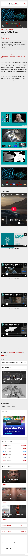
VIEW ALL (23, 525)
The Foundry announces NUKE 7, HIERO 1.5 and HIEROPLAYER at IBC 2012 (13, 379)
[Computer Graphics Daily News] (13, 4)
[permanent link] (4, 35)
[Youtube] (7, 548)
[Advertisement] (13, 97)
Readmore (5, 484)
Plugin (6, 29)
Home (2, 29)
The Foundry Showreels (10, 394)
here (10, 347)
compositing (11, 29)
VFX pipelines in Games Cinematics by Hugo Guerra (14, 52)
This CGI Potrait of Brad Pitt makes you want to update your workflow (13, 497)
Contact (15, 542)
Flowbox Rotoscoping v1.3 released (10, 54)
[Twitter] (10, 548)
